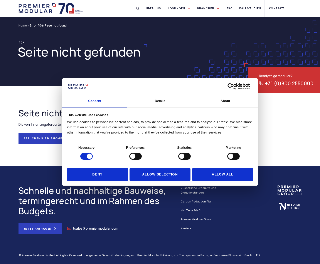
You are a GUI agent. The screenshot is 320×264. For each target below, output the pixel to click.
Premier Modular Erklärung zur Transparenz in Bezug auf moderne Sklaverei (189, 255)
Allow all (222, 174)
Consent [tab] (94, 101)
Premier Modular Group (196, 219)
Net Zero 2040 (190, 210)
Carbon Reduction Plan (196, 201)
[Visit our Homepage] (51, 8)
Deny (97, 174)
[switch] (135, 156)
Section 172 (252, 255)
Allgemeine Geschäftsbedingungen (110, 255)
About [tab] (225, 101)
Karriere (186, 228)
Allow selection (160, 174)
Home (23, 25)
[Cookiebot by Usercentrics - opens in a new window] (234, 86)
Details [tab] (160, 101)
